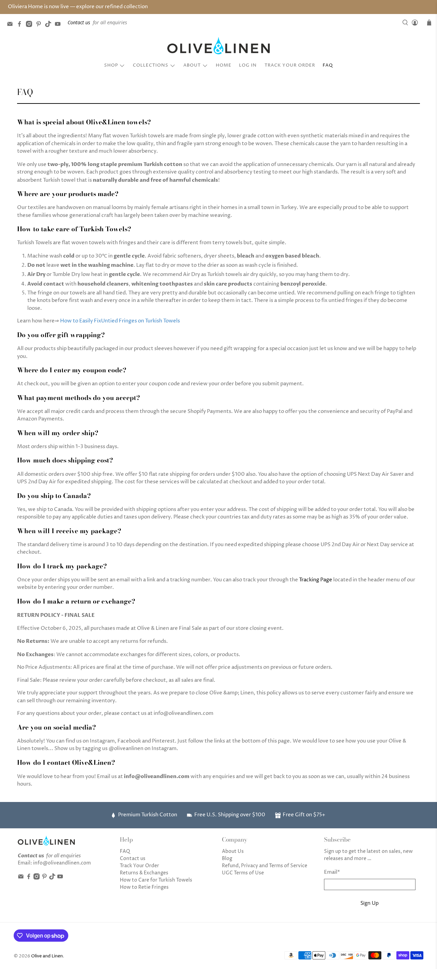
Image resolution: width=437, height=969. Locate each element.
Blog (227, 858)
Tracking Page (315, 579)
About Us (233, 851)
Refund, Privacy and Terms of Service (264, 865)
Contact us (132, 858)
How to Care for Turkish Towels (156, 880)
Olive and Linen (47, 956)
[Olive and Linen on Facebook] (21, 25)
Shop (111, 65)
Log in (248, 65)
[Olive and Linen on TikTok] (50, 25)
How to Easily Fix (80, 320)
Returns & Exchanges (144, 873)
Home (223, 65)
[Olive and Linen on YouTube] (59, 25)
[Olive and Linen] (218, 46)
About (192, 65)
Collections (150, 65)
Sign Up (370, 902)
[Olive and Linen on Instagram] (31, 25)
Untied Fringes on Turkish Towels (140, 320)
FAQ (328, 65)
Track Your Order (290, 65)
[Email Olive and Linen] (11, 25)
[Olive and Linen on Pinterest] (40, 25)
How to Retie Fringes (144, 887)
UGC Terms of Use (243, 873)
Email (332, 872)
